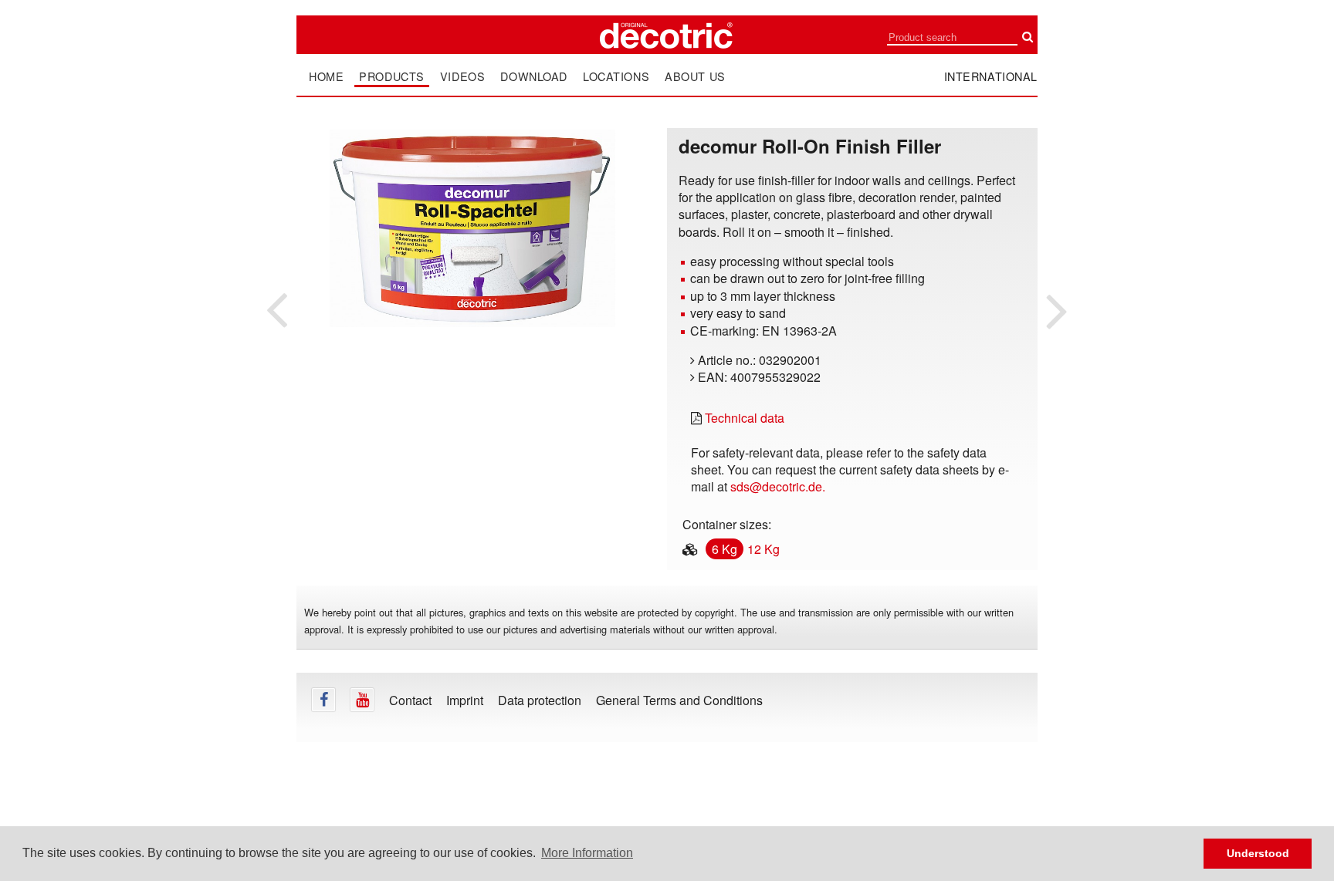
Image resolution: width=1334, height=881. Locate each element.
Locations (616, 76)
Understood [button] (1258, 853)
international (991, 76)
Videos (462, 76)
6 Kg (724, 549)
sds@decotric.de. (777, 486)
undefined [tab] (472, 354)
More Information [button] (587, 852)
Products (392, 76)
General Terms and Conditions (679, 700)
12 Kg (763, 549)
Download (533, 76)
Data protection (539, 700)
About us (695, 76)
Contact (410, 700)
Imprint (464, 700)
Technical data (744, 418)
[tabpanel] (472, 228)
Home (326, 76)
